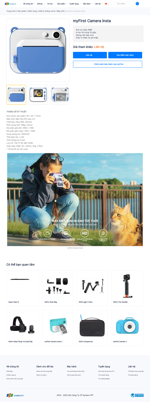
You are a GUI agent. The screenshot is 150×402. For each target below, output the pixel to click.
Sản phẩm (61, 4)
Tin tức (50, 4)
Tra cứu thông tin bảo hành (75, 371)
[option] (16, 94)
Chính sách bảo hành (74, 375)
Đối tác (40, 4)
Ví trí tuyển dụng (103, 375)
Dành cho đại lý (41, 375)
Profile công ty (11, 375)
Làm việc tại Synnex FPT (106, 371)
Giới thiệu (9, 371)
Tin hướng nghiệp (104, 379)
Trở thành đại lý (133, 375)
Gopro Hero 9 (13, 302)
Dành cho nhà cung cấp (44, 371)
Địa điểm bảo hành (125, 55)
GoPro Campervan (86, 341)
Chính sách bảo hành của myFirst (108, 64)
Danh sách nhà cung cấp (14, 379)
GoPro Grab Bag (51, 302)
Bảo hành (86, 4)
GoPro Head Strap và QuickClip (20, 341)
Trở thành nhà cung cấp (136, 371)
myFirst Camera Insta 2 (53, 341)
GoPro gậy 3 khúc (86, 302)
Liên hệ (97, 4)
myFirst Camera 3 (120, 341)
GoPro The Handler (120, 302)
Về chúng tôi (28, 4)
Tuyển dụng (74, 4)
